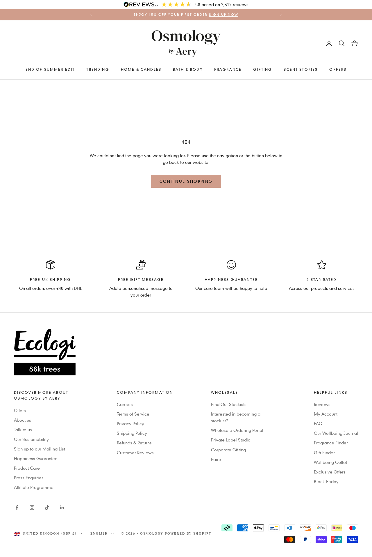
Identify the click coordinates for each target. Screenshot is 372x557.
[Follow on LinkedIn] (62, 507)
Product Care (27, 468)
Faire (216, 459)
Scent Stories (301, 69)
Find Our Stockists (228, 404)
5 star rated (322, 279)
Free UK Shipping (50, 279)
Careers (125, 404)
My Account (325, 413)
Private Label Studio (231, 439)
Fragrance (228, 69)
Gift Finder (324, 452)
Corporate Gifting (228, 449)
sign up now (223, 15)
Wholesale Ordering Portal (237, 430)
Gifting (262, 69)
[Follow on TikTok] (47, 507)
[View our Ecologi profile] (186, 352)
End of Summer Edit (50, 69)
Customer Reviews (135, 452)
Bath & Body (188, 69)
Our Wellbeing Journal (336, 433)
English (99, 533)
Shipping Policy (132, 433)
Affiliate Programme (33, 487)
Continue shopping (186, 181)
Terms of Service (133, 413)
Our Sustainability (31, 439)
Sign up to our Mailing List (39, 448)
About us (22, 420)
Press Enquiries (29, 477)
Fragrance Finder (331, 442)
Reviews (322, 404)
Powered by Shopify (188, 533)
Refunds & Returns (134, 442)
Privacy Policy (130, 423)
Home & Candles (141, 69)
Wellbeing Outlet (330, 462)
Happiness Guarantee (36, 458)
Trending (97, 69)
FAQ (318, 423)
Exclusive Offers (330, 471)
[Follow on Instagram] (32, 507)
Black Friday (326, 481)
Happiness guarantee (231, 279)
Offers (337, 69)
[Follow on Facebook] (17, 507)
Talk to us (23, 429)
